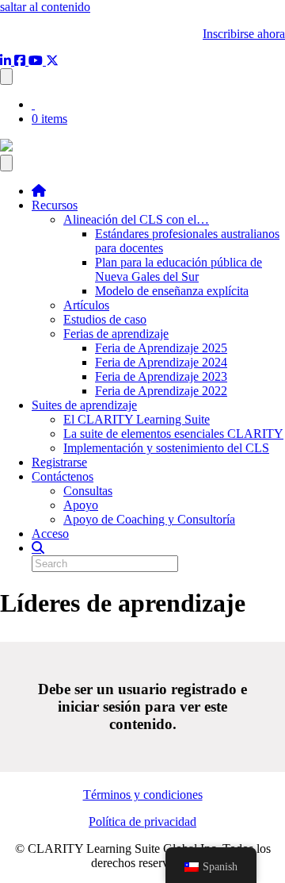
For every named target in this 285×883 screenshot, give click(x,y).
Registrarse (59, 462)
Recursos (55, 205)
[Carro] (6, 76)
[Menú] (6, 163)
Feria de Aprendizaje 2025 (161, 348)
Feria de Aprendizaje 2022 (161, 390)
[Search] (38, 547)
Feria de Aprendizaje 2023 (161, 376)
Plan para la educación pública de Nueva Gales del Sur (178, 269)
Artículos (86, 305)
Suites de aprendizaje (84, 405)
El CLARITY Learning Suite (136, 419)
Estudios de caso (104, 319)
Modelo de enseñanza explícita (172, 291)
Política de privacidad (142, 821)
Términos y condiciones (143, 794)
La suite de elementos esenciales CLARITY (173, 433)
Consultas (87, 490)
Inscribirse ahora (244, 33)
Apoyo (80, 505)
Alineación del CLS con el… (136, 219)
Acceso (50, 533)
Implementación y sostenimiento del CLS (166, 448)
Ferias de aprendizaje (116, 333)
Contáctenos (62, 476)
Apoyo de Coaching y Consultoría (149, 519)
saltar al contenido (45, 6)
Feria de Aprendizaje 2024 (161, 362)
